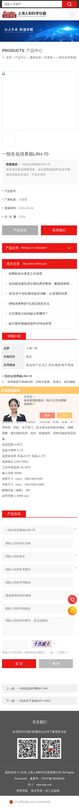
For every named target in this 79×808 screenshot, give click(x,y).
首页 (9, 57)
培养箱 (48, 57)
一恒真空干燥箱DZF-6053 (33, 700)
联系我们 (58, 230)
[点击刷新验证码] (42, 643)
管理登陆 (22, 790)
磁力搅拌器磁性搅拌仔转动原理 (30, 323)
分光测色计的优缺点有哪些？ (28, 313)
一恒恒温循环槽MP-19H (32, 688)
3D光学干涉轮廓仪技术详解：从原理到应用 (38, 293)
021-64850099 (72, 599)
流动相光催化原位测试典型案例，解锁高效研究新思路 (42, 283)
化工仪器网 (52, 790)
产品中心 (20, 57)
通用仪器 (35, 57)
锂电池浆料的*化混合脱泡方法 (29, 303)
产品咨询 (20, 230)
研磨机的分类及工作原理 (25, 273)
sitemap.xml (44, 784)
